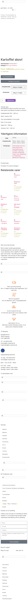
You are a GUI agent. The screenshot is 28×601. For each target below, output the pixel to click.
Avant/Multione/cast (18, 149)
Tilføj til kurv (10, 100)
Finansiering (5, 441)
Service (4, 497)
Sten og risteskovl (11, 65)
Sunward (4, 570)
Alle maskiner (5, 564)
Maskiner (4, 429)
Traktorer (4, 567)
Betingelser (5, 454)
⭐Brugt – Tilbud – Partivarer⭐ (9, 503)
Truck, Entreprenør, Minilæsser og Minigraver (13, 488)
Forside (3, 15)
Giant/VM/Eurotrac (17, 147)
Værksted (4, 438)
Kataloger (4, 435)
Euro (23, 145)
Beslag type (6, 92)
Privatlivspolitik (5, 457)
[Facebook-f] (3, 350)
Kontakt (4, 448)
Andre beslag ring (17, 145)
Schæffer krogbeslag (18, 150)
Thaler (14, 154)
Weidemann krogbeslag (19, 157)
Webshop (4, 432)
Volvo (17, 154)
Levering (4, 451)
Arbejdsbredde (6, 86)
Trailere (4, 491)
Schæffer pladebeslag (18, 152)
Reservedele (5, 577)
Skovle (9, 16)
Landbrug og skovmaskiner (8, 485)
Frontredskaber (6, 494)
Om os (3, 444)
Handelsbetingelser (7, 598)
